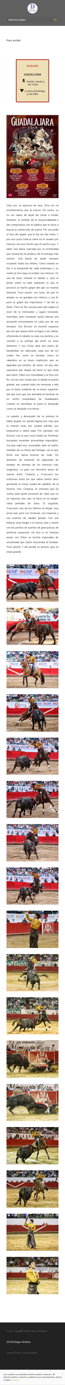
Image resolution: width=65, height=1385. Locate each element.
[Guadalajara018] (32, 1121)
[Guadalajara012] (32, 1034)
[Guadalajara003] (32, 645)
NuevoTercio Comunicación (21, 1353)
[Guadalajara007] (32, 818)
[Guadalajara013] (32, 1164)
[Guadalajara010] (32, 948)
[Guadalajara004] (32, 688)
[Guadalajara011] (32, 991)
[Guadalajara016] (32, 1294)
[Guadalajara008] (32, 861)
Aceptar (15, 1380)
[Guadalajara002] (32, 602)
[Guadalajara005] (32, 731)
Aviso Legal (13, 1331)
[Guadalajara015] (32, 1251)
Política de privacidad (34, 1331)
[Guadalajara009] (32, 904)
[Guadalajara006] (32, 775)
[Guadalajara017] (32, 1078)
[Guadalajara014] (32, 1207)
